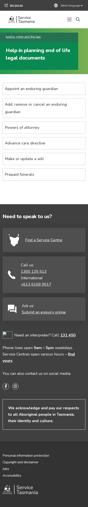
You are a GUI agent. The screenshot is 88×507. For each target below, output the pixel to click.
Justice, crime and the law (23, 37)
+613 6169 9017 (36, 284)
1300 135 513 (34, 271)
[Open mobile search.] (78, 19)
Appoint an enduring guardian (31, 88)
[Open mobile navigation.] (69, 19)
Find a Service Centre (43, 240)
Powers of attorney (22, 127)
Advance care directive (25, 143)
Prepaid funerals (19, 174)
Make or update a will (24, 158)
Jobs (6, 468)
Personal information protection (26, 455)
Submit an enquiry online (44, 312)
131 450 (68, 335)
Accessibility (12, 475)
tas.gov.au (14, 6)
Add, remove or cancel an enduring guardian (36, 108)
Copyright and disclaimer (20, 462)
